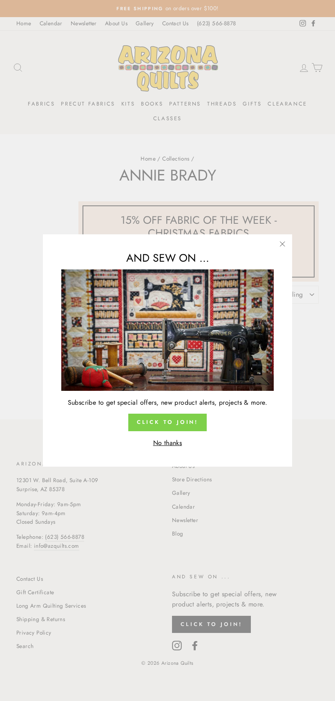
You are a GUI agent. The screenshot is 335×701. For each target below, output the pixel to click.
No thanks (167, 442)
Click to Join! (168, 422)
